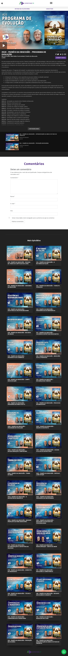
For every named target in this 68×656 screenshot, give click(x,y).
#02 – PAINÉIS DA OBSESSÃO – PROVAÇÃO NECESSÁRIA (20, 641)
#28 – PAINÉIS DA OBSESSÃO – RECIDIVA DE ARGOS (19, 333)
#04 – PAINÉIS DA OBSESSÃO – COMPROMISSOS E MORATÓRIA (17, 617)
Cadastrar (49, 9)
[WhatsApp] (62, 54)
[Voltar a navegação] (2, 3)
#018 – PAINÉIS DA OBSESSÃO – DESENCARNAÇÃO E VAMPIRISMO (17, 450)
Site (11, 211)
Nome (12, 196)
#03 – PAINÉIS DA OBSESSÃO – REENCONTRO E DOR (44, 617)
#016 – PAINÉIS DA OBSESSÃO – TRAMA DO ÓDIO (19, 474)
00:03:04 (4, 105)
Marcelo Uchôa (6, 56)
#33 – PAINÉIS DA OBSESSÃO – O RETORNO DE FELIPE (45, 262)
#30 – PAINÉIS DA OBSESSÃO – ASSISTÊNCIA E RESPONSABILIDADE (18, 309)
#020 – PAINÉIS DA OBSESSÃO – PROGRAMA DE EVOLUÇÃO (17, 427)
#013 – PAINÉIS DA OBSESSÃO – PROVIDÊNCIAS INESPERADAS (45, 497)
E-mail (12, 203)
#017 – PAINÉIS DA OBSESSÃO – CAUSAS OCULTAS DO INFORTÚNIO (47, 450)
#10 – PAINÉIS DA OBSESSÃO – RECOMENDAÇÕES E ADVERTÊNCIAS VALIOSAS (18, 546)
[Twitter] (58, 54)
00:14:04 (4, 110)
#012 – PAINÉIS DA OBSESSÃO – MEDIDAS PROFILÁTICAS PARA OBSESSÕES (19, 520)
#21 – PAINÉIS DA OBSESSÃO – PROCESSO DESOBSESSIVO (48, 403)
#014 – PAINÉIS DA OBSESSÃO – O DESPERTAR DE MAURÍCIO (17, 497)
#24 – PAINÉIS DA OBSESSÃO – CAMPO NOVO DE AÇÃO (19, 380)
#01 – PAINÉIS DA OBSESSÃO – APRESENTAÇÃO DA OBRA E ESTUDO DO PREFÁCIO (47, 641)
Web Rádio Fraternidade (18, 56)
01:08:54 (4, 125)
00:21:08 (4, 112)
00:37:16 (4, 115)
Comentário (14, 177)
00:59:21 (4, 121)
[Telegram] (60, 54)
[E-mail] (65, 54)
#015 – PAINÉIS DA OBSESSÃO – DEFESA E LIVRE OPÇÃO (48, 474)
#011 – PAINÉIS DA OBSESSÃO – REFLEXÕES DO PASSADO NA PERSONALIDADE (45, 521)
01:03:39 (4, 123)
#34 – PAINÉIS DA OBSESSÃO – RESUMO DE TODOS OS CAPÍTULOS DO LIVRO (19, 262)
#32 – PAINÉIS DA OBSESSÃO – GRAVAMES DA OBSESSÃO (20, 286)
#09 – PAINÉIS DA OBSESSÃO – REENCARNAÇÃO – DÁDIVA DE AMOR (46, 545)
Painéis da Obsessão (31, 56)
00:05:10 (4, 106)
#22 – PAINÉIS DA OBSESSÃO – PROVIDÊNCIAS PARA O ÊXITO (16, 403)
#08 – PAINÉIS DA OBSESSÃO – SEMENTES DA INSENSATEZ (20, 570)
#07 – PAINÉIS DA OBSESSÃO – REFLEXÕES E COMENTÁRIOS (44, 570)
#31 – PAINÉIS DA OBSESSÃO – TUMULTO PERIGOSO (48, 286)
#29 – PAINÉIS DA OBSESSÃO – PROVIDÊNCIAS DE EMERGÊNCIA (45, 309)
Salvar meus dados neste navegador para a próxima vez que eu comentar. (33, 218)
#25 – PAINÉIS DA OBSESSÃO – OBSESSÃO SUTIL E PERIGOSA (48, 356)
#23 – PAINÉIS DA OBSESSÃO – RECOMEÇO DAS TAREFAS (44, 380)
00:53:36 (4, 119)
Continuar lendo (34, 128)
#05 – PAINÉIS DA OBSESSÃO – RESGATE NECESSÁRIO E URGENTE (47, 594)
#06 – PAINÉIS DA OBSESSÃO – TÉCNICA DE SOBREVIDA (19, 594)
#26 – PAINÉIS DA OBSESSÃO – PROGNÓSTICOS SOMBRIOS (16, 356)
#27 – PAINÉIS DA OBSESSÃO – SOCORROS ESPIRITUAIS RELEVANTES (47, 333)
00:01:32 (4, 101)
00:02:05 (4, 103)
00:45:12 (4, 117)
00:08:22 (4, 108)
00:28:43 (4, 114)
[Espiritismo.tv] (26, 3)
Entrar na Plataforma (22, 9)
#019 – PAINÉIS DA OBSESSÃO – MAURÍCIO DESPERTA (45, 427)
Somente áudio (61, 57)
